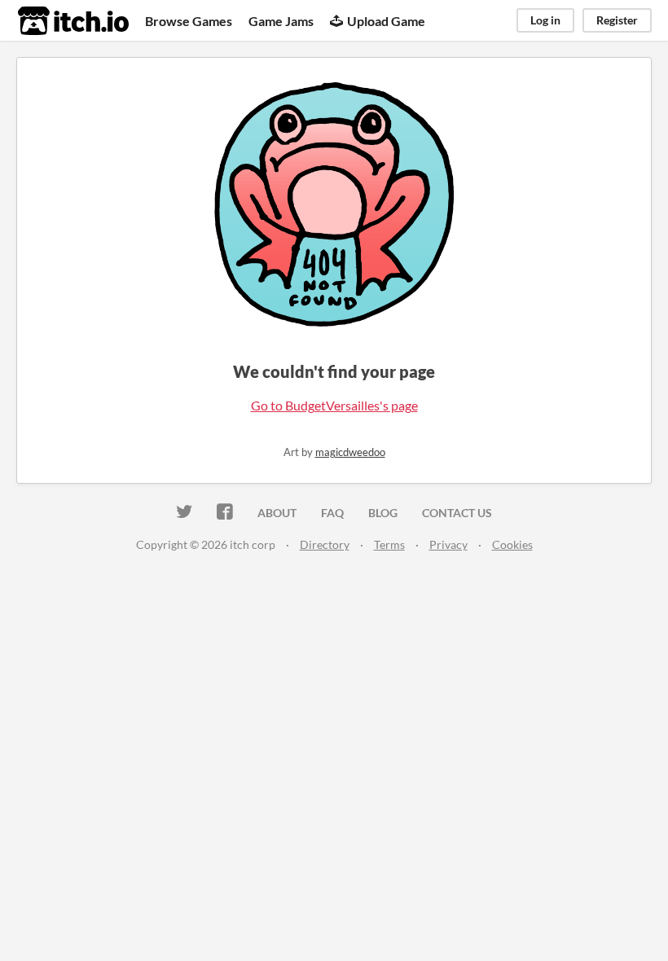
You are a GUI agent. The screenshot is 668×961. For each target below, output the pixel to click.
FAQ (332, 513)
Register (617, 20)
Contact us (457, 513)
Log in (545, 20)
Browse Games (188, 21)
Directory (324, 544)
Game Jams (281, 21)
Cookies (512, 544)
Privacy (448, 544)
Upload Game (386, 21)
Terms (389, 544)
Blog (383, 513)
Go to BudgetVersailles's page (334, 405)
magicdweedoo (350, 452)
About (277, 513)
